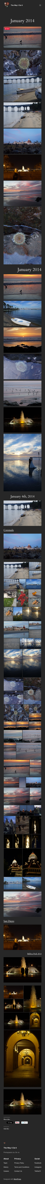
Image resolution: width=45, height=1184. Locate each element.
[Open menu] (40, 5)
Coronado (9, 530)
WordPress (17, 1179)
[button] (16, 570)
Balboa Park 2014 (34, 954)
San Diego (9, 921)
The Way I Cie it (17, 5)
